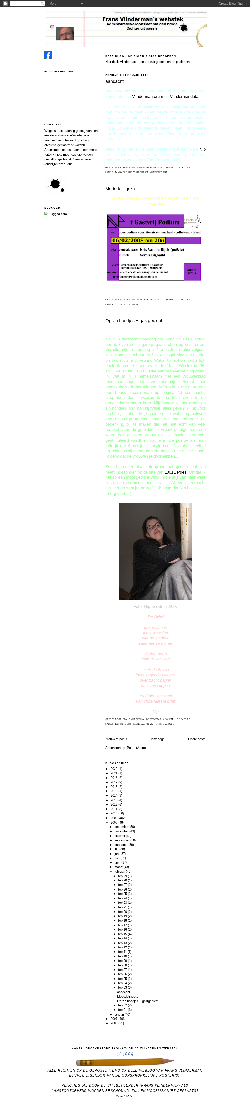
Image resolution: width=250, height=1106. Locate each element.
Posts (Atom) (136, 748)
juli (117, 849)
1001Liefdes (176, 472)
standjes (168, 724)
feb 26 (123, 889)
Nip (202, 149)
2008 (114, 822)
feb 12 (123, 947)
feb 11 (123, 952)
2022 (114, 769)
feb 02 (123, 1005)
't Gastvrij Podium (126, 305)
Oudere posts (196, 739)
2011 (114, 809)
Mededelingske (120, 188)
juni (117, 854)
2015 (114, 791)
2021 (114, 773)
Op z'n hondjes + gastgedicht (133, 320)
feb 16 (123, 929)
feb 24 (123, 898)
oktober (120, 836)
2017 (114, 782)
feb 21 (123, 907)
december (122, 827)
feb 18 (123, 920)
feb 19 (123, 916)
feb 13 (123, 943)
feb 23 (123, 902)
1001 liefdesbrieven (127, 724)
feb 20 (123, 912)
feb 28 (123, 880)
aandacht (114, 81)
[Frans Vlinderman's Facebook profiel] (48, 57)
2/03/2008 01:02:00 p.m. (162, 719)
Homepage (157, 739)
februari (120, 871)
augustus (121, 844)
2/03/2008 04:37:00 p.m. (162, 167)
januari (120, 1014)
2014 (114, 795)
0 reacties (183, 167)
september (122, 840)
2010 (114, 813)
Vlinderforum (159, 172)
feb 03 (123, 987)
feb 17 (123, 925)
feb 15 (123, 934)
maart (119, 867)
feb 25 (123, 894)
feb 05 (123, 979)
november (122, 831)
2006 (114, 1023)
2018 (114, 777)
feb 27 (123, 885)
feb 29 (123, 876)
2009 (114, 818)
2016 (114, 787)
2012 (114, 804)
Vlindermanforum (147, 96)
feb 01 (123, 1010)
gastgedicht (148, 724)
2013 (114, 800)
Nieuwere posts (116, 739)
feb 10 (123, 956)
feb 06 (123, 974)
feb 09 (123, 961)
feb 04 (123, 983)
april (118, 862)
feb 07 (123, 969)
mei (118, 858)
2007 (114, 1019)
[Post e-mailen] (175, 167)
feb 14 (123, 938)
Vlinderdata (140, 172)
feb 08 (123, 965)
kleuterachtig (66, 131)
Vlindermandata (184, 96)
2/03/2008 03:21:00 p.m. (162, 300)
